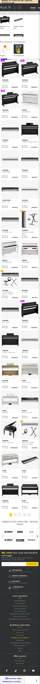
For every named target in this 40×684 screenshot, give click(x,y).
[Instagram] (24, 670)
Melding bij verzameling (11, 682)
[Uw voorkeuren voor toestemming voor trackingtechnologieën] (36, 680)
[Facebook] (6, 670)
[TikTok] (15, 670)
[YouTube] (33, 670)
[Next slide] (37, 536)
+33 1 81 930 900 (22, 583)
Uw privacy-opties (15, 678)
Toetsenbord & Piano (13, 13)
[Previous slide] (3, 536)
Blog (20, 650)
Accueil (4, 13)
